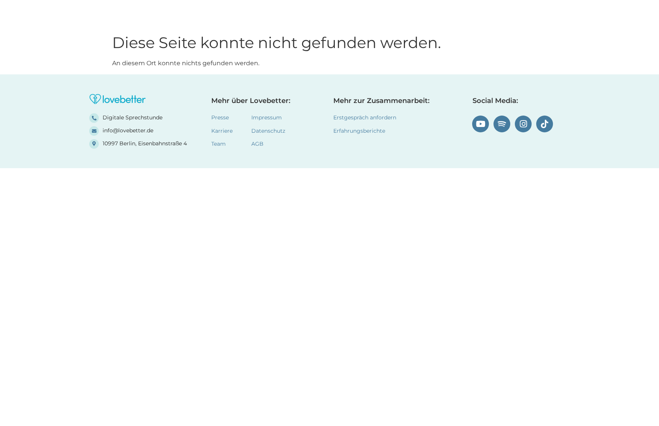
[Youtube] (480, 124)
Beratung (416, 15)
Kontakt (490, 15)
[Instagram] (523, 124)
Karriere (222, 130)
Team (454, 15)
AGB (257, 143)
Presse (220, 117)
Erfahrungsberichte (357, 15)
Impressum (266, 117)
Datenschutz (268, 130)
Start (304, 15)
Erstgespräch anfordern (364, 117)
